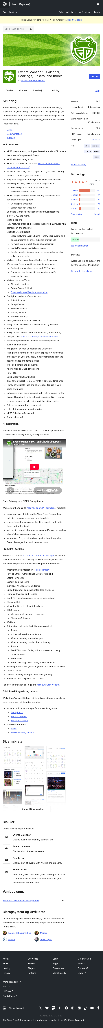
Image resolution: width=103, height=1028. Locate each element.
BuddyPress (17, 712)
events (96, 151)
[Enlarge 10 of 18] (40, 811)
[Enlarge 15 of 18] (62, 775)
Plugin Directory (10, 12)
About (6, 958)
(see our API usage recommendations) (39, 336)
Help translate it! (74, 20)
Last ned (95, 76)
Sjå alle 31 (95, 140)
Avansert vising (78, 164)
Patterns (32, 973)
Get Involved (84, 958)
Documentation (14, 134)
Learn (55, 958)
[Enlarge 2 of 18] (18, 771)
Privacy (6, 973)
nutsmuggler (46, 939)
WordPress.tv (61, 973)
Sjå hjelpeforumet (79, 245)
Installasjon (38, 90)
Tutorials (11, 138)
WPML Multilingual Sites (22, 732)
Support (57, 963)
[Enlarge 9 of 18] (40, 802)
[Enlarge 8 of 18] (40, 788)
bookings (95, 146)
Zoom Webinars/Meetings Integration (29, 292)
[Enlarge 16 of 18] (62, 808)
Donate (83, 968)
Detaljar (9, 90)
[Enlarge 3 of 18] (18, 793)
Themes (32, 963)
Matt (6, 986)
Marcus (43, 933)
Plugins (31, 968)
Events (81, 963)
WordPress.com (12, 981)
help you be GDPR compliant (41, 508)
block (87, 146)
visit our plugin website (48, 684)
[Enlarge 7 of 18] (40, 764)
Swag (82, 973)
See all (97, 214)
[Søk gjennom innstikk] (31, 29)
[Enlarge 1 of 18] (18, 749)
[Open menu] (98, 4)
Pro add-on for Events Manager (38, 555)
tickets (96, 157)
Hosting (6, 968)
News (5, 963)
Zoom (13, 728)
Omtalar (23, 90)
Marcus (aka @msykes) (33, 80)
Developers (58, 968)
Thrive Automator (19, 720)
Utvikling (55, 90)
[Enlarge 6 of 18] (40, 749)
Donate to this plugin (81, 271)
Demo (10, 129)
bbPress (8, 991)
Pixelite (11, 939)
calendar (88, 151)
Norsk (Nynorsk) (17, 1008)
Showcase (33, 958)
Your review (77, 214)
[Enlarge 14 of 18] (62, 749)
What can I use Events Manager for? (21, 900)
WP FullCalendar (19, 716)
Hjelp (97, 90)
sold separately (41, 569)
